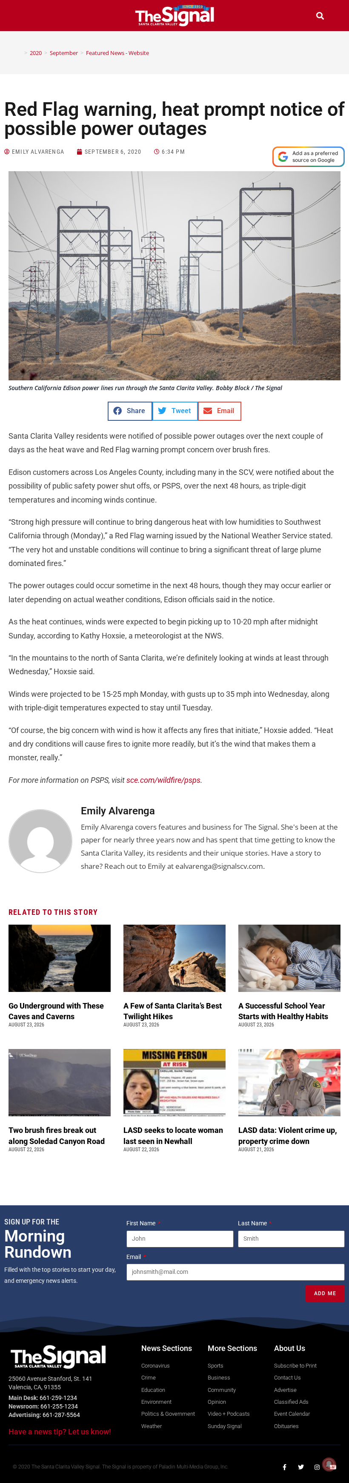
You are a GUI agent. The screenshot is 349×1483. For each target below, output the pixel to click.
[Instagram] (317, 1467)
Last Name (253, 1223)
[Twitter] (301, 1467)
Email (134, 1256)
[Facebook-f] (285, 1467)
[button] (29, 17)
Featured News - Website (117, 53)
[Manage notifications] (329, 1464)
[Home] (19, 53)
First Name (141, 1223)
